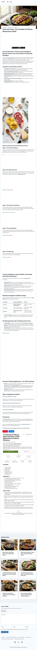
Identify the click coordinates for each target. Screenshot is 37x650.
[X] (9, 2)
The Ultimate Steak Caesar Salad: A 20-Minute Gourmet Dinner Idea (27, 574)
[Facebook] (7, 2)
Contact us (3, 637)
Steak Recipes (5, 27)
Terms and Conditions (21, 637)
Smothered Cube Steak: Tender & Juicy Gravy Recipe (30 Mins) (9, 595)
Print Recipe (23, 47)
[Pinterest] (11, 2)
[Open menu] (35, 1)
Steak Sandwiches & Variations (13, 27)
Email (14, 626)
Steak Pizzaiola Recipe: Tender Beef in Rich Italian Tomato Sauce (27, 554)
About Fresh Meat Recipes (11, 637)
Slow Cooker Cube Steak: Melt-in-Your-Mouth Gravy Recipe (8, 554)
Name (2, 626)
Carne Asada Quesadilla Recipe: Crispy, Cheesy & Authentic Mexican (26, 595)
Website (26, 626)
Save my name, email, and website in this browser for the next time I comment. (15, 629)
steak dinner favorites (25, 424)
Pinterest (5, 431)
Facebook (11, 431)
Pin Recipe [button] (27, 451)
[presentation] (9, 544)
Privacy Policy (28, 637)
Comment (3, 614)
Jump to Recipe (15, 47)
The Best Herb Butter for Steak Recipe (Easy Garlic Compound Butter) (9, 574)
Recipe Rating (3, 610)
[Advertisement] (18, 40)
